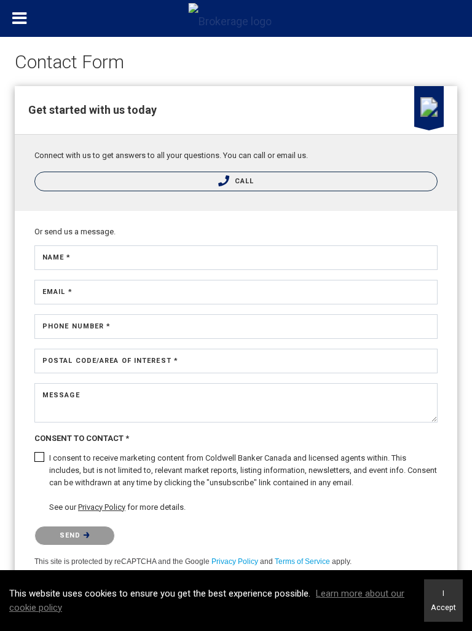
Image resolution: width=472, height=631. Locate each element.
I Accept (443, 600)
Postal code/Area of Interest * (110, 361)
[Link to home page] (236, 18)
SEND (72, 535)
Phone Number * (76, 326)
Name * (56, 257)
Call (243, 181)
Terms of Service (302, 561)
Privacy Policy (234, 561)
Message (61, 395)
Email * (57, 292)
